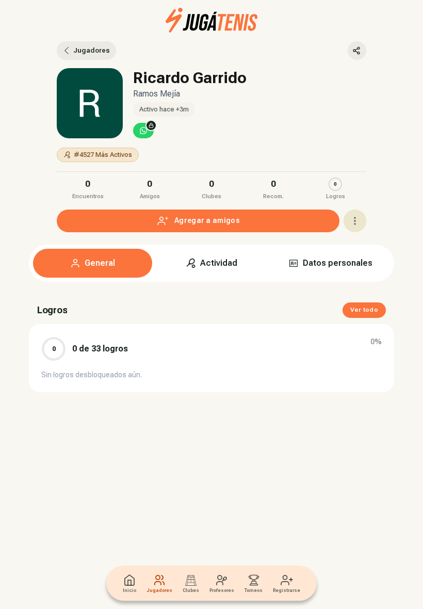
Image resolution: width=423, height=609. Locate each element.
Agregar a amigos (207, 220)
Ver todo (364, 309)
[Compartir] (357, 50)
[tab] (92, 263)
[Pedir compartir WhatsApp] (143, 130)
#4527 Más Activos (103, 154)
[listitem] (88, 188)
